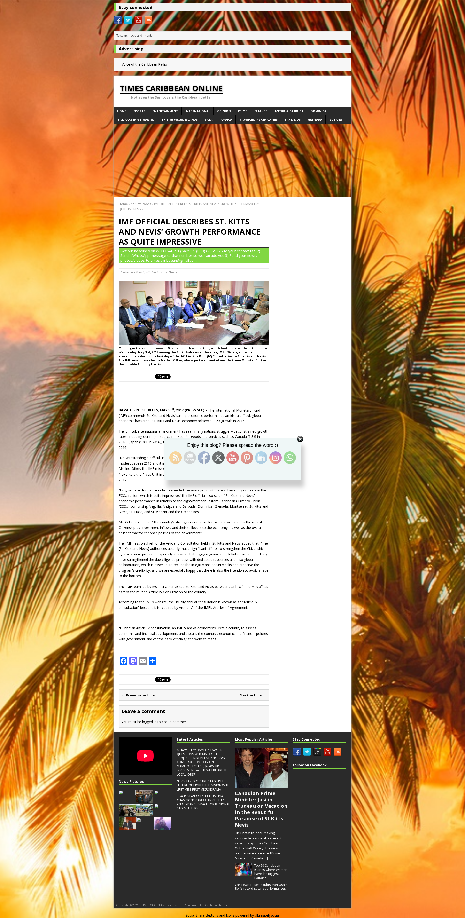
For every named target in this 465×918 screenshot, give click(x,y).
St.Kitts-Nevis (167, 272)
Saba (208, 120)
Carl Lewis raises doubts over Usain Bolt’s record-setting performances (261, 886)
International (197, 111)
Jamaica (226, 120)
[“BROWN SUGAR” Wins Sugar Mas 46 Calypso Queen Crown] (162, 827)
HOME (121, 111)
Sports (139, 111)
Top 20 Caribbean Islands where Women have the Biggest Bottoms (270, 871)
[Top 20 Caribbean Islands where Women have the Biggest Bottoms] (243, 873)
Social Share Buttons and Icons (210, 915)
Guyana (335, 120)
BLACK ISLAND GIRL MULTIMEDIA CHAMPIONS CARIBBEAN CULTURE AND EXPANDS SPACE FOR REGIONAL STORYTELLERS (203, 802)
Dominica (318, 111)
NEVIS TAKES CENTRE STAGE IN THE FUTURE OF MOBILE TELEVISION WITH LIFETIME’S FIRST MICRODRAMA (203, 785)
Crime (242, 111)
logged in (149, 722)
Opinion (224, 111)
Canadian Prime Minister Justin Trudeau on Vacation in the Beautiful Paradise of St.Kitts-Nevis (261, 809)
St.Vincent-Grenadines (258, 120)
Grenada (315, 120)
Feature (260, 111)
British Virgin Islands (180, 120)
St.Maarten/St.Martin (135, 120)
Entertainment (165, 111)
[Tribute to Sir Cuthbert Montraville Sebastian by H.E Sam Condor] (144, 800)
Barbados (293, 120)
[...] (266, 858)
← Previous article (138, 695)
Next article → (253, 695)
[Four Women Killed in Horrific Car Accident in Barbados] (162, 800)
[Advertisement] (232, 160)
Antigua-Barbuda (289, 111)
